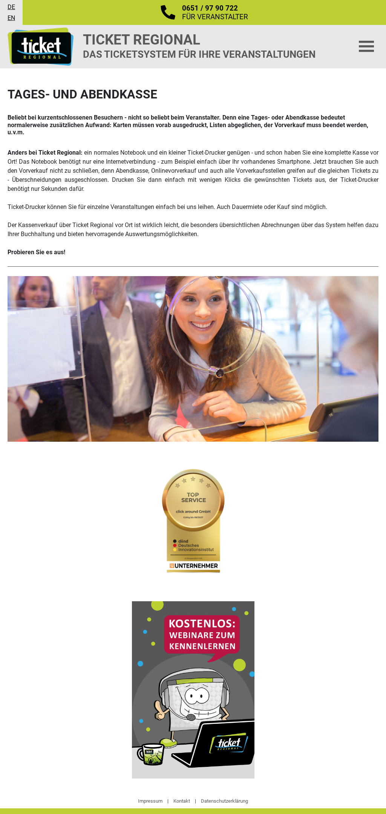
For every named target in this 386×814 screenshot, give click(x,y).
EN (11, 18)
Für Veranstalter (215, 12)
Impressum (150, 801)
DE (11, 7)
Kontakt (181, 801)
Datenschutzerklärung (224, 801)
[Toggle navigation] (366, 47)
